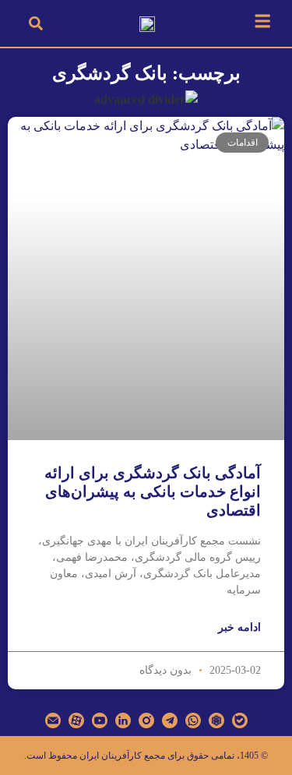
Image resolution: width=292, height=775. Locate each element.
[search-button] (36, 23)
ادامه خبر (239, 627)
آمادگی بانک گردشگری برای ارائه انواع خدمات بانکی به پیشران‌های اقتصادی (152, 491)
